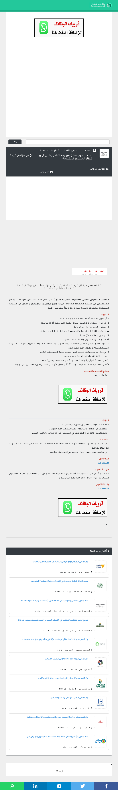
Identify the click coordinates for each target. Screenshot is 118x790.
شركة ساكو (84, 747)
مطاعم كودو (84, 573)
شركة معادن (84, 689)
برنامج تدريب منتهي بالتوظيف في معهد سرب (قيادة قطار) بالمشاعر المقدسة (54, 601)
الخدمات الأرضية (83, 650)
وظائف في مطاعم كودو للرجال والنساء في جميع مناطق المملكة (60, 562)
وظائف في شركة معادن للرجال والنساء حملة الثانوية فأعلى (63, 678)
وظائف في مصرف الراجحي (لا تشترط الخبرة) (69, 698)
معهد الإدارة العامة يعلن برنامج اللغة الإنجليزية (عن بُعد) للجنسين (59, 581)
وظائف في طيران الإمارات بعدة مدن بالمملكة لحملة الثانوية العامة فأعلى (57, 717)
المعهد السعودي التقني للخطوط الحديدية (66, 151)
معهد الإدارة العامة (81, 592)
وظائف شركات (98, 169)
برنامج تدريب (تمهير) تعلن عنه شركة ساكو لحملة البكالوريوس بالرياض (57, 737)
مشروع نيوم (84, 670)
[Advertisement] (59, 64)
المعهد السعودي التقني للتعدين (76, 631)
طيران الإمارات (83, 728)
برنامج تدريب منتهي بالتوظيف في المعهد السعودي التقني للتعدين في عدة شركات (53, 620)
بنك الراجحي (85, 709)
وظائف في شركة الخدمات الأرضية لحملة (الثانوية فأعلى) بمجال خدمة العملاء (55, 640)
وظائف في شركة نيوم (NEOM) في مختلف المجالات (66, 659)
